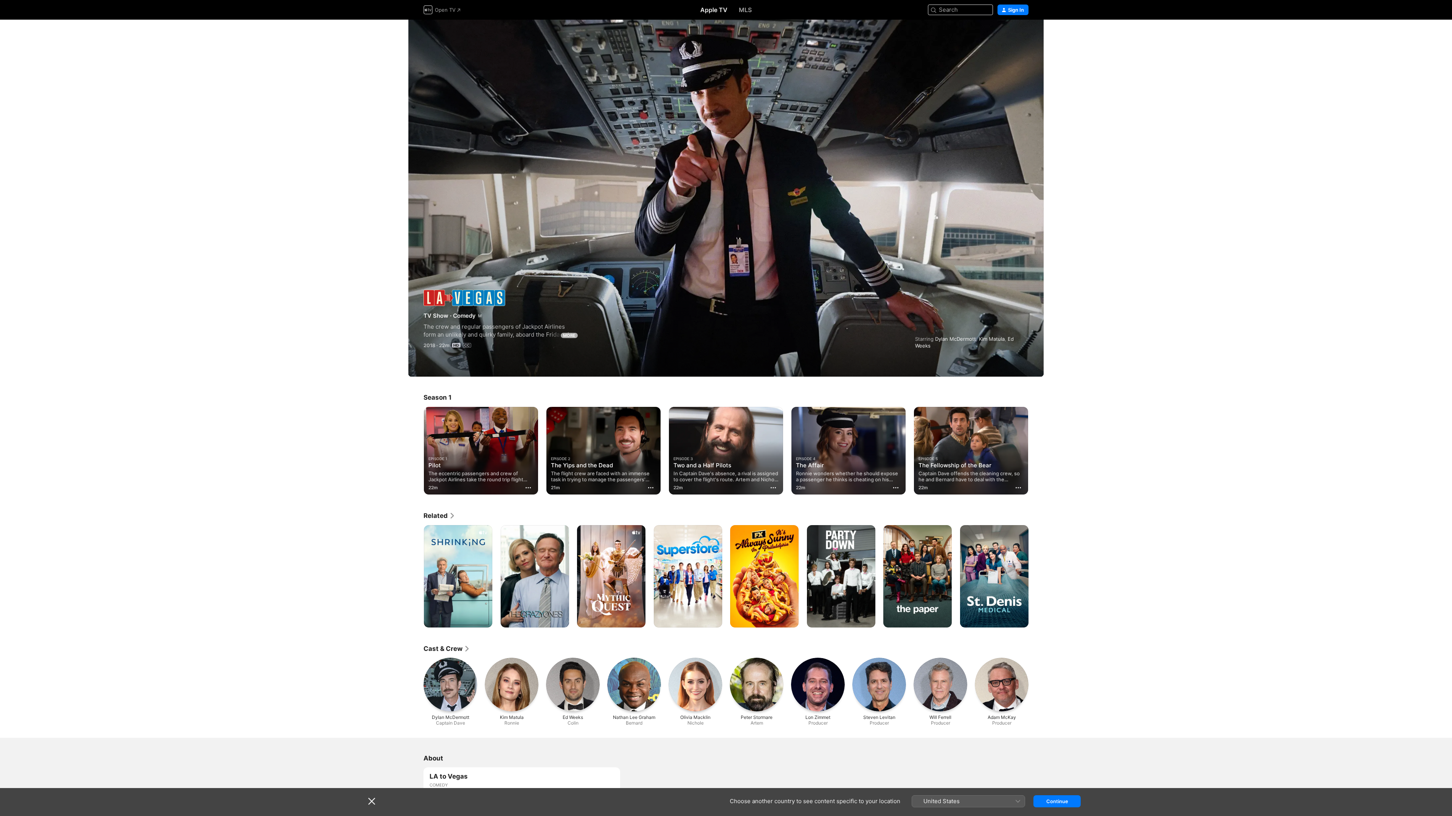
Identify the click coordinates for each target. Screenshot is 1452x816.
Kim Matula (992, 339)
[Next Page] (1036, 451)
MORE (569, 335)
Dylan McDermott (955, 339)
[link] (439, 516)
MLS (745, 10)
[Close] (371, 801)
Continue (1057, 801)
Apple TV (714, 10)
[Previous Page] (416, 451)
